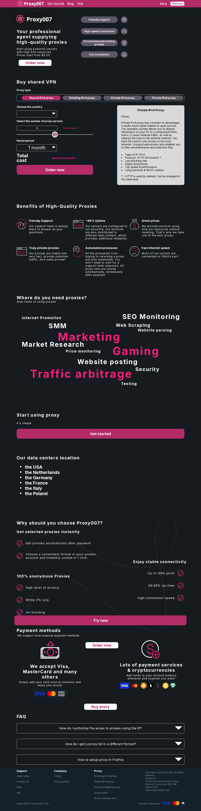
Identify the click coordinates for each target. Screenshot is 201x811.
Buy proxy (100, 707)
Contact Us (23, 781)
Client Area (177, 3)
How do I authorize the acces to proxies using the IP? (100, 728)
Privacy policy (61, 781)
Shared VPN (100, 792)
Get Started (55, 4)
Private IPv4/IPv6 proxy (107, 787)
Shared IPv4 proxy (41, 97)
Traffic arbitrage (81, 373)
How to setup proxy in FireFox (101, 760)
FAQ (80, 4)
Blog (70, 4)
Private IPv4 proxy (123, 97)
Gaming (136, 351)
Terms (57, 776)
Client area (23, 776)
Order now (35, 63)
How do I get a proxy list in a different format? (100, 744)
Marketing (89, 336)
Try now (100, 620)
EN (162, 4)
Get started (100, 434)
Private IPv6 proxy (164, 97)
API (18, 792)
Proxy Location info (105, 798)
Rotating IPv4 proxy (82, 97)
